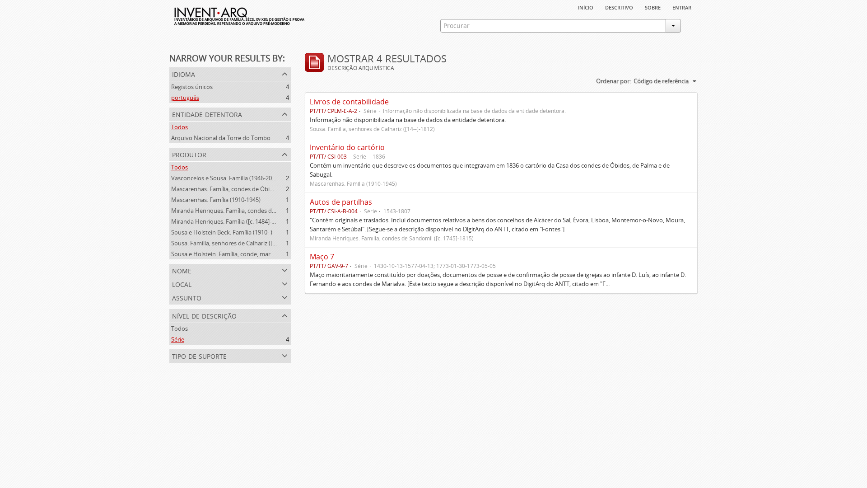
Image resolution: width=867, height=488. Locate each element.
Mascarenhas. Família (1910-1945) (216, 200)
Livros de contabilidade (349, 102)
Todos (179, 127)
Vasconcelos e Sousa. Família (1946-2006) (225, 178)
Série (177, 339)
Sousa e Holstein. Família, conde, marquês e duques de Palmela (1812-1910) (272, 254)
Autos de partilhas (341, 202)
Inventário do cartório (347, 147)
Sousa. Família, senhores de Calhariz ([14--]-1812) (235, 243)
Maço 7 (322, 257)
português (185, 98)
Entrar (681, 7)
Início (585, 7)
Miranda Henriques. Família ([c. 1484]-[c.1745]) (232, 221)
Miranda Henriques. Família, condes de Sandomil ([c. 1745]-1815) (257, 210)
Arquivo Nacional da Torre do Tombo (220, 138)
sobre (653, 7)
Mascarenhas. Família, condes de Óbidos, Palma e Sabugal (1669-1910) (264, 189)
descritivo (619, 7)
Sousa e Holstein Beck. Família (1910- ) (221, 232)
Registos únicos (192, 87)
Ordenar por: (613, 81)
